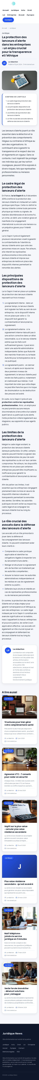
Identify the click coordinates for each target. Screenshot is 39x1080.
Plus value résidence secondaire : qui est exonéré (18, 882)
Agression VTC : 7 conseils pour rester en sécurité (17, 775)
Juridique (15, 10)
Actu (23, 10)
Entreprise (11, 15)
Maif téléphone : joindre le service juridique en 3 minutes (15, 936)
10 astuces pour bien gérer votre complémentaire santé (18, 723)
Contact (8, 20)
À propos (30, 15)
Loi (4, 15)
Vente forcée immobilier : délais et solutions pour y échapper (16, 991)
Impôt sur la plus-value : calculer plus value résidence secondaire (15, 829)
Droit (30, 10)
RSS (18, 1052)
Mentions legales (8, 1052)
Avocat (21, 15)
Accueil (6, 10)
